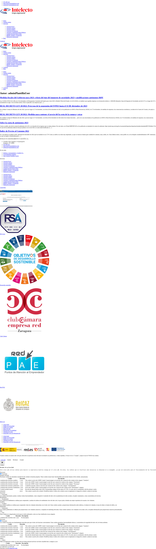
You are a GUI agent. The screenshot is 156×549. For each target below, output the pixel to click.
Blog (4, 69)
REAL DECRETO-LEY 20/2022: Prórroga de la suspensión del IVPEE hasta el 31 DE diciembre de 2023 (43, 106)
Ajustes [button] (9, 460)
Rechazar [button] (15, 460)
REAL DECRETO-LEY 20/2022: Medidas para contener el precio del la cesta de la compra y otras (41, 114)
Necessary (4, 474)
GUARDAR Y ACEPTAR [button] (7, 546)
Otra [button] (1, 511)
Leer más (3, 460)
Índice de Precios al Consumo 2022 (14, 131)
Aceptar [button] (22, 460)
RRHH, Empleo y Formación (14, 64)
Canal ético (3, 187)
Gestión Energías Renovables (14, 63)
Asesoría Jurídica (10, 58)
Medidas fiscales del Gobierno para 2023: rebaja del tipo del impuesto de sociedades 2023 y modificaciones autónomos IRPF (51, 98)
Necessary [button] (2, 472)
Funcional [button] (2, 492)
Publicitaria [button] (3, 506)
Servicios (5, 54)
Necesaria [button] (2, 519)
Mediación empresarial (12, 66)
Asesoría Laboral (10, 57)
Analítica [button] (2, 502)
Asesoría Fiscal (10, 55)
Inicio (4, 51)
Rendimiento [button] (3, 497)
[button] (78, 16)
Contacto (5, 67)
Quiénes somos (7, 52)
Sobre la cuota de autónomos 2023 (14, 123)
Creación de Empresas (12, 60)
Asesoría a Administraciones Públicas (16, 61)
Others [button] (1, 538)
